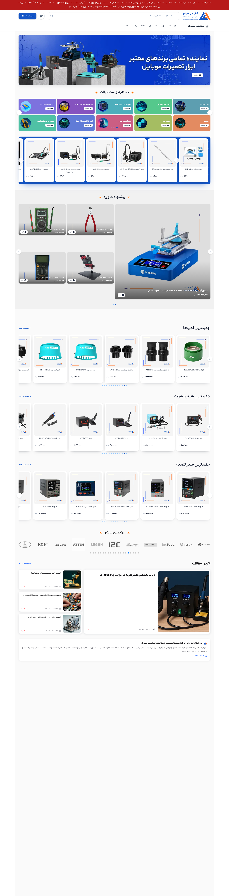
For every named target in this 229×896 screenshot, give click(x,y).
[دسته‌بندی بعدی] (209, 112)
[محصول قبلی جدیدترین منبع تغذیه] (19, 495)
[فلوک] (150, 544)
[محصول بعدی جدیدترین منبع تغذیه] (209, 495)
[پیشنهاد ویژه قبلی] (18, 251)
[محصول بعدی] (176, 160)
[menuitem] (196, 26)
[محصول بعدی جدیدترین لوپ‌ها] (209, 358)
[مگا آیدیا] (25, 544)
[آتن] (78, 544)
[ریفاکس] (186, 544)
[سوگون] (96, 544)
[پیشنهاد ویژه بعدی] (210, 251)
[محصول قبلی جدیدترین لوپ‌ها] (19, 358)
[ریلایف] (60, 544)
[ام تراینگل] (132, 544)
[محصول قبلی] (21, 160)
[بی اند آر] (42, 544)
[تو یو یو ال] (168, 544)
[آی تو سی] (114, 544)
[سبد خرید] (41, 16)
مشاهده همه (24, 328)
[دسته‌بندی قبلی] (19, 112)
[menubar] (196, 26)
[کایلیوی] (204, 544)
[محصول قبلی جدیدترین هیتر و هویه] (19, 427)
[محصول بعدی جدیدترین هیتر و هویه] (209, 427)
